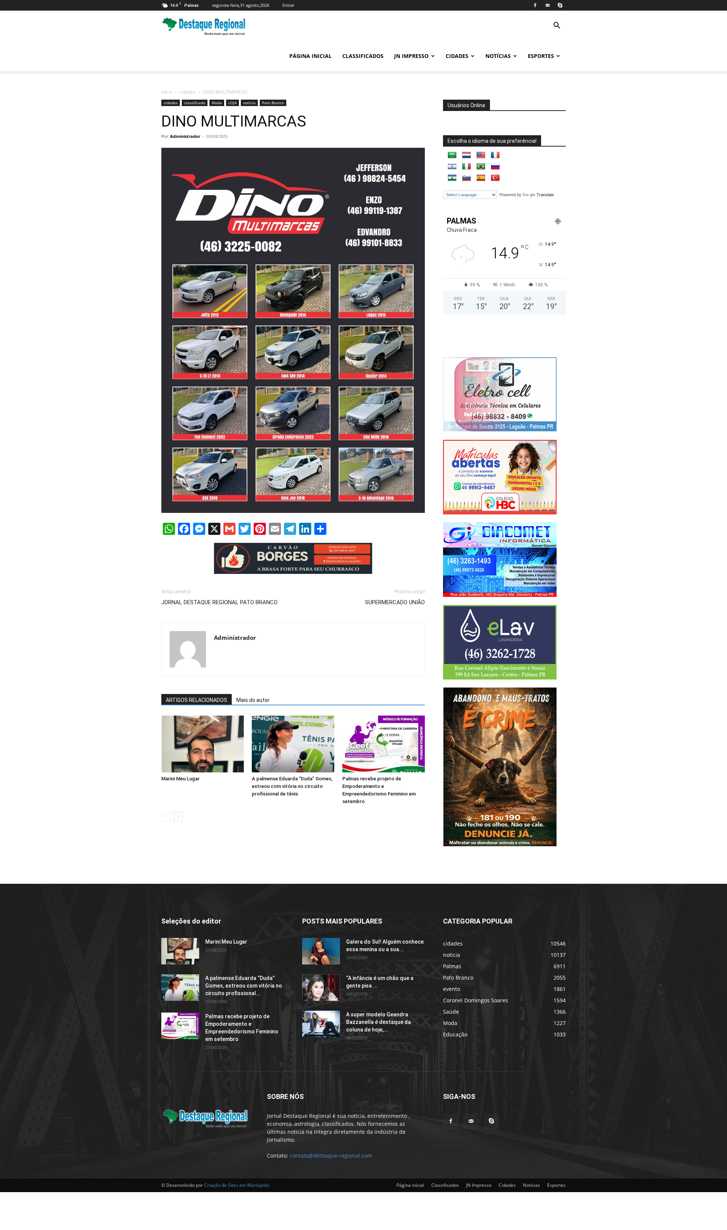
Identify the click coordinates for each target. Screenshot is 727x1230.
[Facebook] (535, 5)
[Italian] (466, 166)
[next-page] (178, 816)
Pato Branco (273, 102)
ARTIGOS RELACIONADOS (196, 700)
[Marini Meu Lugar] (202, 744)
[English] (480, 155)
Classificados (363, 55)
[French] (495, 155)
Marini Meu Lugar (180, 778)
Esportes (541, 55)
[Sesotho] (452, 178)
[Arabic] (452, 155)
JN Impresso (411, 55)
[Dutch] (466, 155)
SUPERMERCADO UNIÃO (395, 602)
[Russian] (495, 166)
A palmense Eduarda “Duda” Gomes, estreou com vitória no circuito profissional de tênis (292, 786)
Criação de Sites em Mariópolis (237, 1185)
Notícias (498, 55)
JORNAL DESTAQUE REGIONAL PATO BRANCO (219, 602)
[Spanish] (480, 178)
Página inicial (310, 55)
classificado (194, 102)
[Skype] (560, 5)
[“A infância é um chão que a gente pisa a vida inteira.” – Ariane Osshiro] (321, 987)
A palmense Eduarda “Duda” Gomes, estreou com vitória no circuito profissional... (243, 985)
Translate (545, 194)
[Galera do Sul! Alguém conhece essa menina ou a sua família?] (321, 951)
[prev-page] (166, 816)
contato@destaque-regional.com (331, 1155)
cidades (187, 92)
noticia (249, 102)
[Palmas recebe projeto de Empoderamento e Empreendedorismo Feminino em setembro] (383, 744)
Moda (217, 102)
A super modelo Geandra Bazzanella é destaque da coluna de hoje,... (378, 1021)
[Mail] (547, 5)
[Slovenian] (466, 178)
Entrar (288, 5)
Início (166, 92)
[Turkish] (495, 178)
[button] (557, 26)
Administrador (185, 136)
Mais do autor (253, 700)
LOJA (232, 102)
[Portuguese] (480, 166)
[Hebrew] (452, 166)
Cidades (457, 55)
